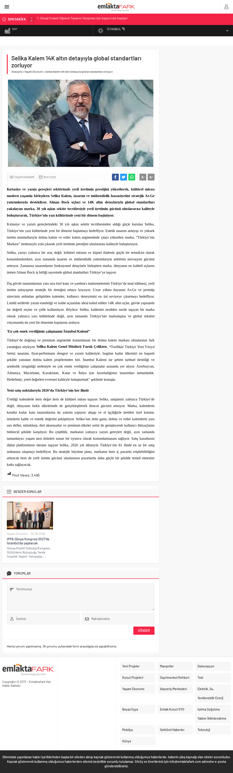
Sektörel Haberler (172, 730)
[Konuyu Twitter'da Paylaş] (123, 177)
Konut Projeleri (132, 677)
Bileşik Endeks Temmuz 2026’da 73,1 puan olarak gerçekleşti (78, 19)
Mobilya (127, 730)
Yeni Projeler (131, 666)
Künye (126, 741)
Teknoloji (204, 730)
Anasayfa (16, 71)
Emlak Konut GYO (172, 709)
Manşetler (167, 666)
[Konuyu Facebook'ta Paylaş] (115, 177)
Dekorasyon (206, 666)
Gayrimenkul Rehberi (174, 677)
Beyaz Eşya (130, 709)
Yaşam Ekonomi (33, 71)
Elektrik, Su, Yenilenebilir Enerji (210, 693)
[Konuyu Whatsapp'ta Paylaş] (131, 177)
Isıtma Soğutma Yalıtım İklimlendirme (212, 713)
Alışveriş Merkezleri (173, 689)
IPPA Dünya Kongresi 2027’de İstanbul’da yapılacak (28, 541)
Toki (200, 677)
